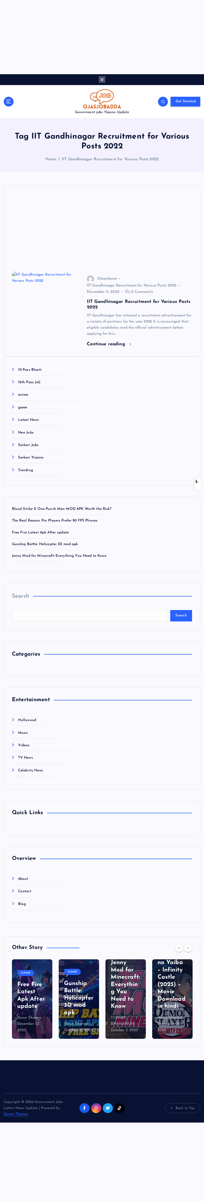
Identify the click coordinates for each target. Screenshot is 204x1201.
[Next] (188, 948)
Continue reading (107, 344)
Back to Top (185, 1108)
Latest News (28, 420)
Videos (24, 745)
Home (51, 159)
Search (20, 596)
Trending (25, 470)
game (22, 407)
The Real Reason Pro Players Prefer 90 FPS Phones (55, 520)
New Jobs (26, 432)
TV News (25, 758)
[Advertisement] (102, 37)
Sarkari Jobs (28, 445)
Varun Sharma (29, 1018)
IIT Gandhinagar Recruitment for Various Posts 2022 (110, 159)
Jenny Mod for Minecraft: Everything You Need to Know (59, 556)
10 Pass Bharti (30, 370)
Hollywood (27, 720)
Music (23, 733)
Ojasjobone (107, 279)
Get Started (186, 101)
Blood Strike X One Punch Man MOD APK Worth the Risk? (62, 509)
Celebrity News (30, 770)
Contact (24, 891)
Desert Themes (16, 1114)
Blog (22, 904)
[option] (32, 999)
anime (23, 394)
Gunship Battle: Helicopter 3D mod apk (45, 544)
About (23, 879)
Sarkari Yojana (31, 457)
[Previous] (179, 948)
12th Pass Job (29, 382)
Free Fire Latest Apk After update (40, 532)
